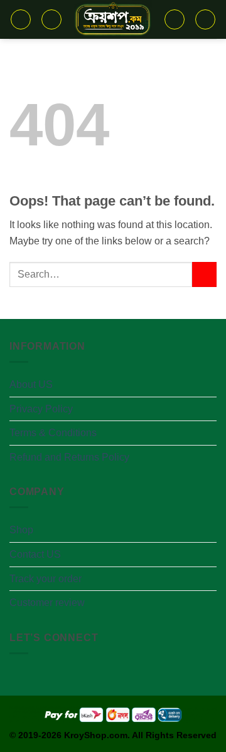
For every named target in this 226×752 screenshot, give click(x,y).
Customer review (47, 602)
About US (31, 384)
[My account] (205, 19)
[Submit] (204, 274)
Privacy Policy (41, 409)
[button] (21, 19)
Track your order (45, 578)
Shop (21, 530)
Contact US (35, 554)
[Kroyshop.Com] (113, 19)
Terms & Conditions (53, 432)
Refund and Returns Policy (69, 457)
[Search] (51, 19)
